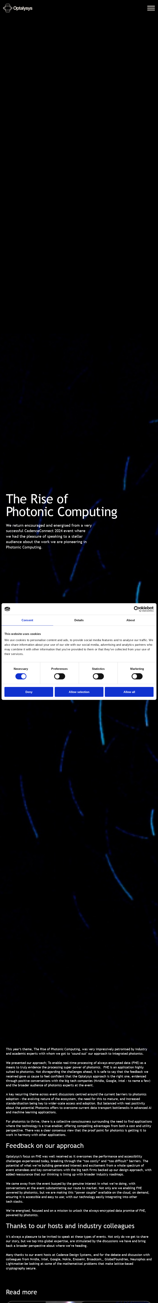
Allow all (129, 691)
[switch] (59, 676)
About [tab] (130, 620)
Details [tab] (79, 620)
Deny (28, 691)
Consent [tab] (27, 620)
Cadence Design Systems (73, 1255)
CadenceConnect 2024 (43, 530)
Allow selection (79, 691)
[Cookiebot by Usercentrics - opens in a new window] (137, 609)
